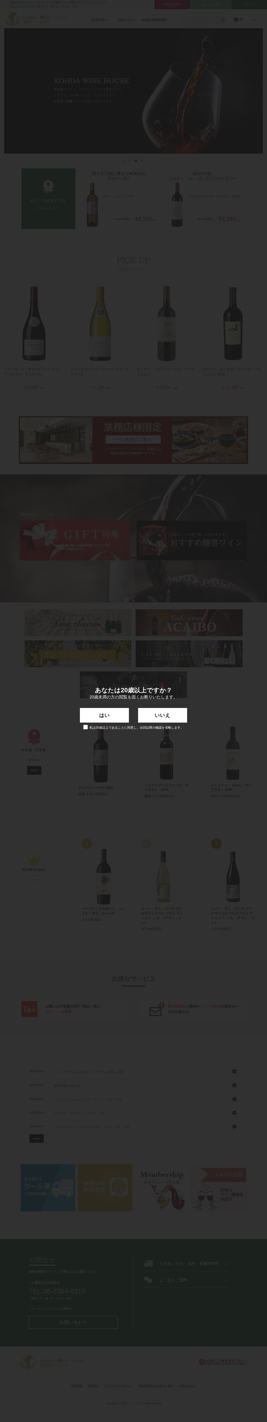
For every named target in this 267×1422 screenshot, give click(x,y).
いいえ (162, 715)
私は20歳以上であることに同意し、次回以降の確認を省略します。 (136, 727)
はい (104, 715)
